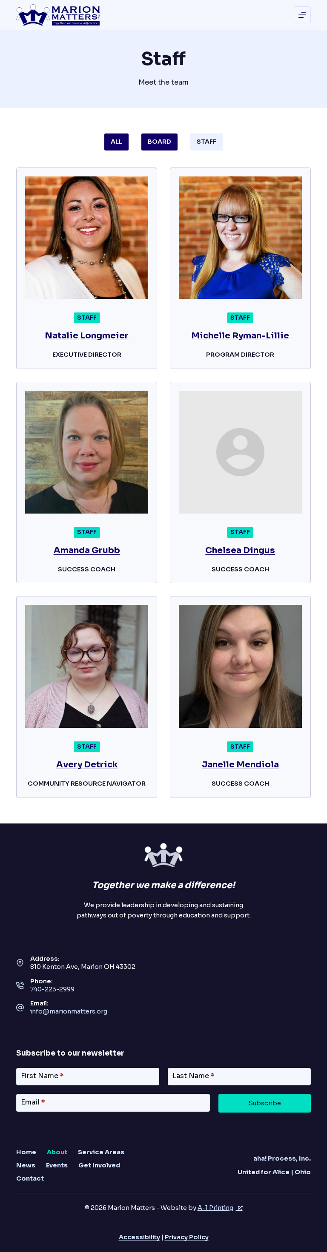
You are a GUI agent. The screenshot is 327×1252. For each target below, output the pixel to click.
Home (26, 1152)
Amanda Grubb (87, 550)
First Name (42, 1075)
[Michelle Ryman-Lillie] (240, 237)
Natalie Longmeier (87, 335)
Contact (30, 1178)
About (57, 1152)
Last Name (193, 1075)
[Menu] (302, 14)
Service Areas (101, 1152)
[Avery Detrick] (86, 666)
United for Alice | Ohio (274, 1172)
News (25, 1165)
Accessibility (139, 1237)
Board (159, 141)
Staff (206, 141)
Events (57, 1165)
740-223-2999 (52, 989)
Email (33, 1102)
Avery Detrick (87, 764)
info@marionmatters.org (68, 1011)
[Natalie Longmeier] (86, 237)
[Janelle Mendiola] (240, 666)
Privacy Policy (187, 1237)
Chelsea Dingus (240, 550)
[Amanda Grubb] (86, 452)
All (116, 141)
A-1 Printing (215, 1208)
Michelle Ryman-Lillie (240, 335)
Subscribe (264, 1103)
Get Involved (99, 1165)
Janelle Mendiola (240, 764)
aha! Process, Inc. (282, 1158)
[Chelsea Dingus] (240, 452)
